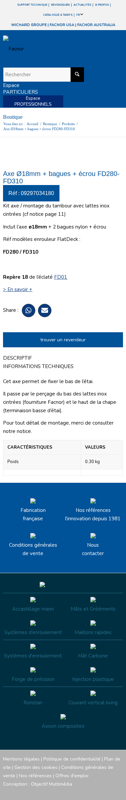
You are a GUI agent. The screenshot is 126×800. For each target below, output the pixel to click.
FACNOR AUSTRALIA (96, 24)
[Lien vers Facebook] (78, 792)
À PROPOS (102, 5)
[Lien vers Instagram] (88, 792)
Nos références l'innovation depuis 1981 (93, 514)
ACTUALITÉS (82, 5)
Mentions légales (21, 759)
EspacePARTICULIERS (20, 88)
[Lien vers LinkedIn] (118, 792)
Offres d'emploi (71, 776)
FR (78, 15)
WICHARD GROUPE (29, 24)
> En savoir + (17, 289)
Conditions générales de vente (33, 549)
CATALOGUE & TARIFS (58, 15)
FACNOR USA (62, 24)
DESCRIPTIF (17, 358)
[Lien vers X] (108, 792)
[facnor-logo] (45, 48)
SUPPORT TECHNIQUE (32, 5)
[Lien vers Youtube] (98, 792)
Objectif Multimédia (51, 784)
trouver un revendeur (63, 340)
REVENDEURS (60, 5)
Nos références (35, 776)
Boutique (13, 117)
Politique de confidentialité (71, 759)
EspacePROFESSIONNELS (32, 101)
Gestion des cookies (35, 767)
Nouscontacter (93, 549)
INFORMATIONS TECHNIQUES (38, 366)
